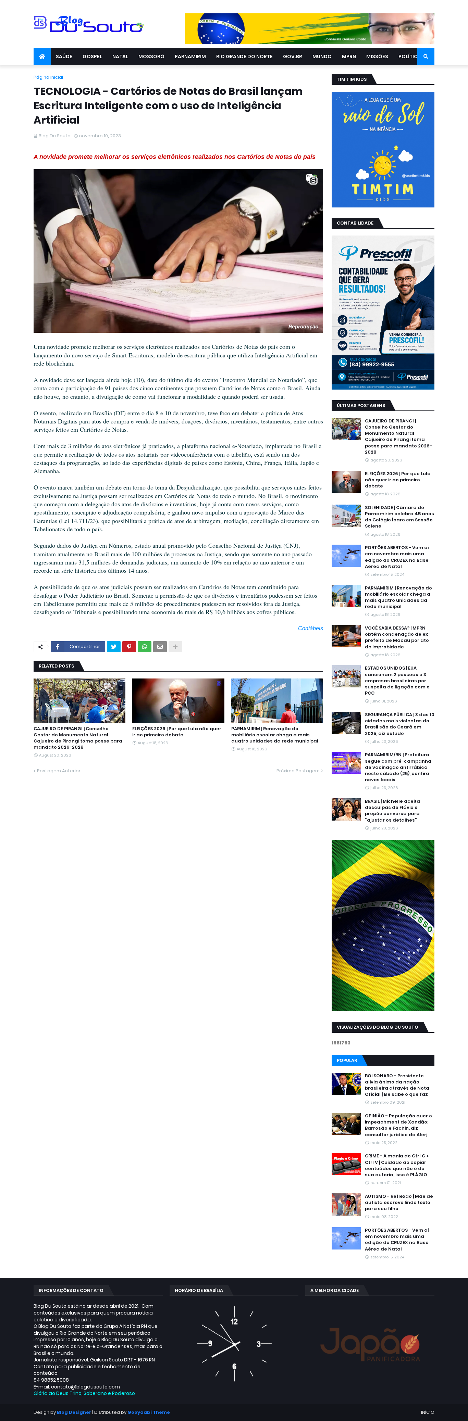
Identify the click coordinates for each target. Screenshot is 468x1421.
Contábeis (310, 628)
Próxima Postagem (298, 770)
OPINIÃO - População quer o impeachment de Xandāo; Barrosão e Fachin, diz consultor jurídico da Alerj (398, 1125)
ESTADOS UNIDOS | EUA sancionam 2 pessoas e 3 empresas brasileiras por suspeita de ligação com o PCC (397, 680)
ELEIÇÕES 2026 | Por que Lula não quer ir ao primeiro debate (176, 732)
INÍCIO (427, 1412)
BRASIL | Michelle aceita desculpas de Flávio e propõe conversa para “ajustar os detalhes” (392, 810)
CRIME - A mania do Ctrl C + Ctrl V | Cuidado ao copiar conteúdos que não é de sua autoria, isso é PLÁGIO (397, 1165)
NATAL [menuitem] (120, 56)
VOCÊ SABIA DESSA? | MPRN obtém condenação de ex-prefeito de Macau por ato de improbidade (397, 637)
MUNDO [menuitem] (322, 56)
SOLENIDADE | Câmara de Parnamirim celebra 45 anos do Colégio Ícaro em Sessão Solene (399, 517)
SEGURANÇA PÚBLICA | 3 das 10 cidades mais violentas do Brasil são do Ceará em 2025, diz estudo (399, 724)
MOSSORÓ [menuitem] (151, 56)
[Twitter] (114, 646)
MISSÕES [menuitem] (377, 56)
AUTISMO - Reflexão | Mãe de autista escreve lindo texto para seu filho (399, 1202)
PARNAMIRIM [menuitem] (190, 56)
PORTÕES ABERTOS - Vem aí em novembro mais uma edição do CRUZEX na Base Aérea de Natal (397, 557)
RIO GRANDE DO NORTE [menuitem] (244, 56)
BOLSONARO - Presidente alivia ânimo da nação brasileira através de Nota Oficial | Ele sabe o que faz (397, 1085)
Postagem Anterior (59, 770)
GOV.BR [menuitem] (292, 56)
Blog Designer (74, 1412)
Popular (347, 1060)
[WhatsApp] (144, 646)
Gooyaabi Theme (148, 1412)
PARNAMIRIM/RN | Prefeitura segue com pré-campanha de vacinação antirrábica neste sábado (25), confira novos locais (398, 767)
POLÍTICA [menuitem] (409, 56)
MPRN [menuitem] (349, 56)
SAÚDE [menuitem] (64, 56)
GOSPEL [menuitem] (92, 56)
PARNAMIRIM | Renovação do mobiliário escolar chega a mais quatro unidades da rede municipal (274, 735)
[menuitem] (42, 56)
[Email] (160, 646)
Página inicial (48, 77)
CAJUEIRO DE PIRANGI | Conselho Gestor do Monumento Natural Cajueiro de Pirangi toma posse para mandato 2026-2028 (78, 738)
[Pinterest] (129, 646)
